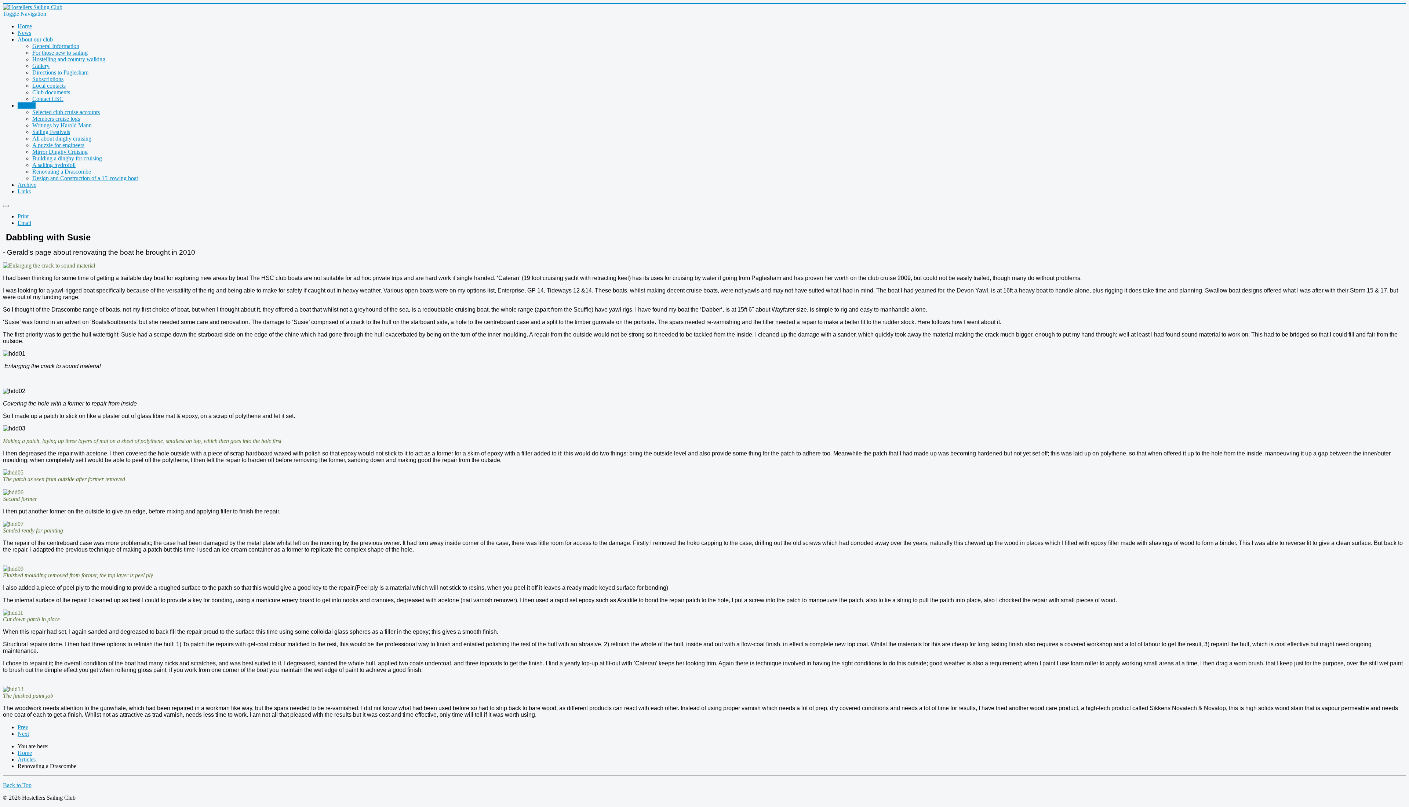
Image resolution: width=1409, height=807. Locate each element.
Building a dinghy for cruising (67, 158)
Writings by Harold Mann (62, 125)
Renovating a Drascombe (61, 171)
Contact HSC (47, 99)
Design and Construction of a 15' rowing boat (85, 178)
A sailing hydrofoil (54, 165)
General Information (55, 46)
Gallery (41, 66)
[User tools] (6, 206)
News (24, 33)
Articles (27, 105)
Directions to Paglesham (60, 72)
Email (24, 223)
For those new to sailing (60, 53)
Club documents (51, 92)
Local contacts (49, 86)
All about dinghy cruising (61, 138)
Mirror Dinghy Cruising (60, 152)
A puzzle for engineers (58, 145)
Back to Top (17, 785)
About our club (35, 39)
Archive (27, 185)
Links (24, 191)
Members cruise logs (56, 119)
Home (25, 26)
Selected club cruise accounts (66, 112)
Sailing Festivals (51, 132)
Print (23, 216)
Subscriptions (47, 79)
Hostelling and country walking (68, 59)
